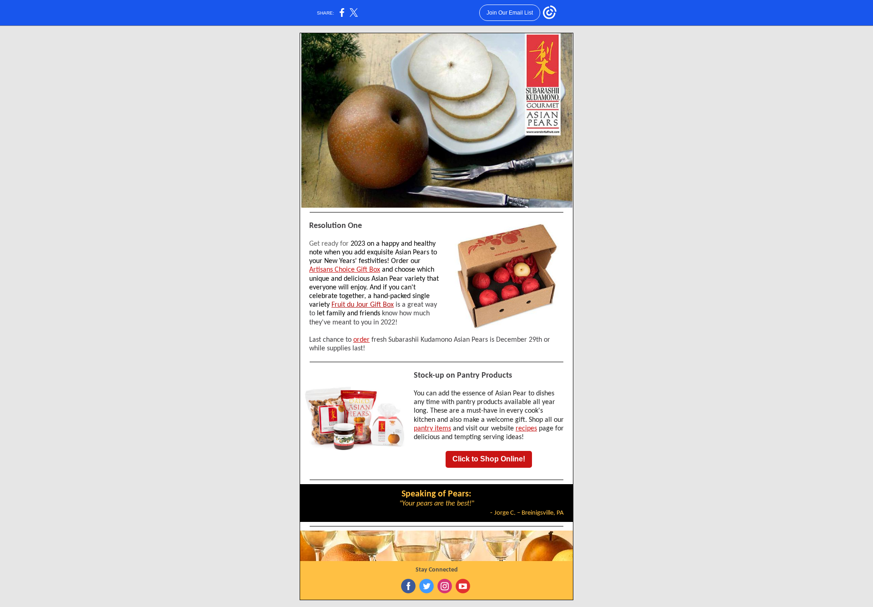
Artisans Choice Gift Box (344, 269)
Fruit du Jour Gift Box (362, 305)
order (361, 340)
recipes (526, 428)
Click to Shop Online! (488, 459)
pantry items (432, 428)
